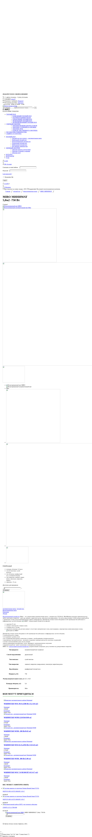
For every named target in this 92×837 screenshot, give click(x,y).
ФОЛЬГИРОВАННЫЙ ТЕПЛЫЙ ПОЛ (25, 122)
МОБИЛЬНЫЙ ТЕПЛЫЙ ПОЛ (22, 121)
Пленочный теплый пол (19, 143)
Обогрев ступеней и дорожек (21, 151)
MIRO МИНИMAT (46, 191)
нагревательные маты (9, 609)
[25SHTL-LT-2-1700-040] (20, 804)
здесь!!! (13, 99)
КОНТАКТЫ (10, 156)
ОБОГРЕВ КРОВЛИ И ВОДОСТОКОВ (25, 125)
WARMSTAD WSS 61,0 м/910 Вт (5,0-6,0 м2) (21, 745)
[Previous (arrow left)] (0, 833)
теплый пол (16, 191)
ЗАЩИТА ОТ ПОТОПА (13, 133)
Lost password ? (7, 174)
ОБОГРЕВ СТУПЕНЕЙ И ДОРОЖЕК (24, 127)
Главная (7, 191)
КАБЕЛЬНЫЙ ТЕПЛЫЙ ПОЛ (22, 116)
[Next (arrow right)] (2, 833)
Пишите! (20, 101)
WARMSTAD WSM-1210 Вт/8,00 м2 (17, 717)
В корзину (6, 590)
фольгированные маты (30, 191)
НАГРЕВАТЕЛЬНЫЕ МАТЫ (22, 117)
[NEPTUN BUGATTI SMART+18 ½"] (21, 796)
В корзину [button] (7, 711)
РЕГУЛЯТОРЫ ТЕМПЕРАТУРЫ (16, 132)
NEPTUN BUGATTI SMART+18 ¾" (14, 791)
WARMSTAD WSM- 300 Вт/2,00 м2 (17, 759)
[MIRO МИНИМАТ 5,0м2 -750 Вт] (14, 812)
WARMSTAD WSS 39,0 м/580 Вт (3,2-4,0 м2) (21, 704)
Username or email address (11, 167)
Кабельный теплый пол (19, 140)
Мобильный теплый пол (19, 145)
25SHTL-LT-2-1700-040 (10, 807)
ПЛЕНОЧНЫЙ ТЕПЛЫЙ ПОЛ (22, 119)
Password (6, 170)
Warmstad (6, 707)
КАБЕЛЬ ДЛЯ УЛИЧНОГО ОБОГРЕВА (25, 130)
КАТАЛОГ (9, 154)
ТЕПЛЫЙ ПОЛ (11, 114)
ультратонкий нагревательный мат (19, 646)
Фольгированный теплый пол (21, 141)
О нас (7, 157)
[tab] (46, 612)
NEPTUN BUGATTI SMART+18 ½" (14, 799)
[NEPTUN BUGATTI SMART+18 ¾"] (21, 788)
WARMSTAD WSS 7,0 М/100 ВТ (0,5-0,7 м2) (21, 772)
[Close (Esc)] (0, 831)
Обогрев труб (16, 153)
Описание (6, 612)
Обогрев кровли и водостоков (21, 149)
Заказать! (20, 102)
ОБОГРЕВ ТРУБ (18, 129)
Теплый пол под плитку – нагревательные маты (27, 138)
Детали (5, 613)
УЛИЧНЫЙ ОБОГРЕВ (13, 124)
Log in (5, 180)
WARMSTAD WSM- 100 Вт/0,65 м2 (17, 731)
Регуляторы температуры (20, 146)
